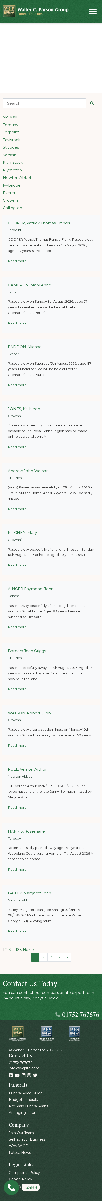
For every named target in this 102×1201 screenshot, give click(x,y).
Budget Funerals (23, 1099)
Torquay (10, 124)
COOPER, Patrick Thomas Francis (39, 223)
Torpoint (11, 132)
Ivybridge (12, 185)
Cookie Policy (20, 1179)
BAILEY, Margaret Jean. (30, 893)
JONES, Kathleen (24, 408)
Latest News (20, 1152)
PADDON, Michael (25, 346)
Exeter (9, 192)
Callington (12, 207)
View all (10, 117)
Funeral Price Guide (26, 1093)
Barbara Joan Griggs (27, 651)
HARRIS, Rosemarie (26, 831)
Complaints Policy (24, 1172)
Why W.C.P (18, 1146)
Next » (29, 949)
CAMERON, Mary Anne (29, 285)
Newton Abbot (17, 177)
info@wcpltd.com (24, 1068)
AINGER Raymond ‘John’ (31, 588)
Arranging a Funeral (25, 1112)
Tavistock (11, 139)
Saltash (9, 155)
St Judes (11, 147)
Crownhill (12, 200)
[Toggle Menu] (93, 11)
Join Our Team (21, 1133)
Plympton (12, 170)
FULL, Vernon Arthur (27, 769)
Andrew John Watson (28, 470)
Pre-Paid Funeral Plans (28, 1106)
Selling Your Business (27, 1139)
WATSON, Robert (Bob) (30, 713)
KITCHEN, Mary (22, 532)
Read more (17, 261)
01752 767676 (80, 1014)
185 (19, 949)
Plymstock (13, 162)
